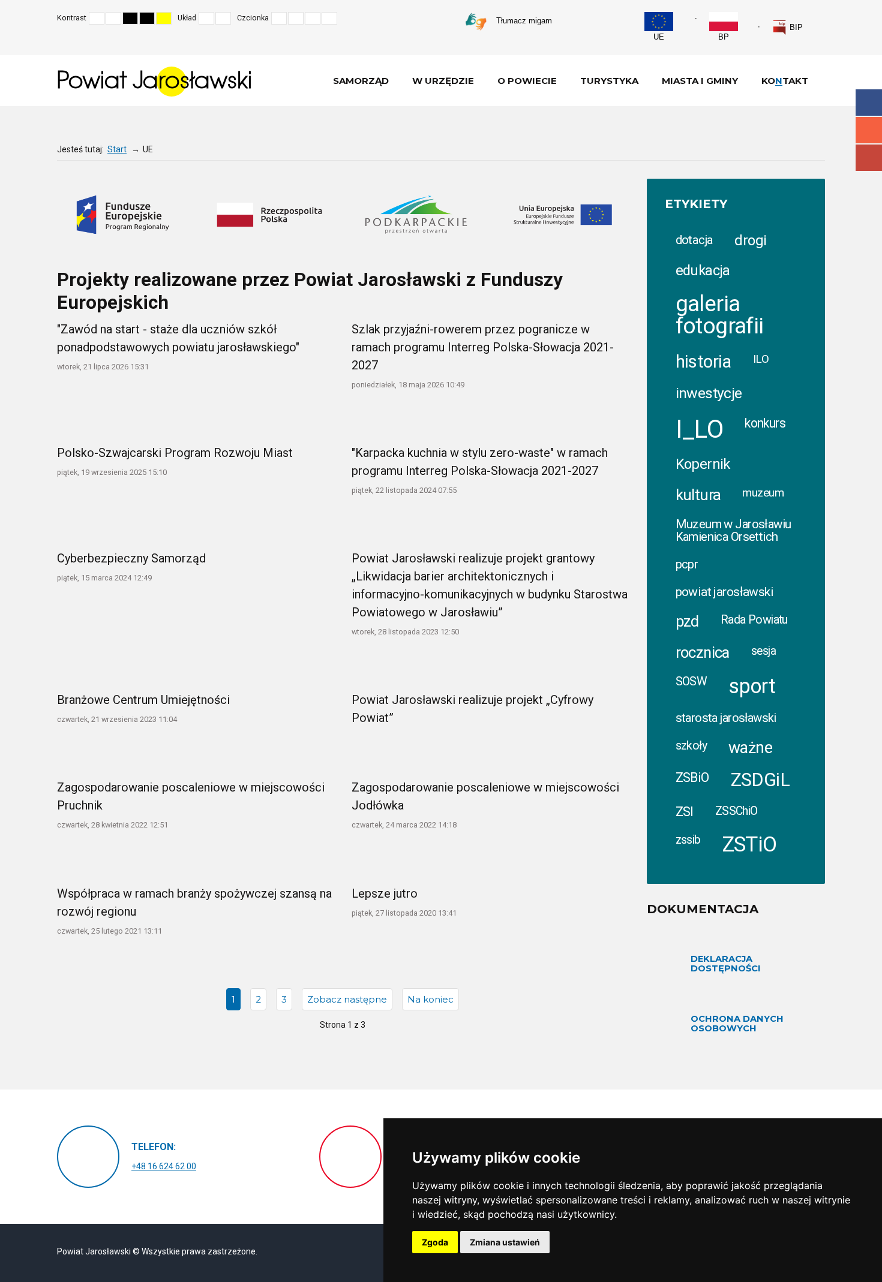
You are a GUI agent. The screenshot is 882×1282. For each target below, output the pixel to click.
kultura (698, 495)
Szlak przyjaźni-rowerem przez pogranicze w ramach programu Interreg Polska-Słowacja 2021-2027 (483, 347)
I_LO (700, 429)
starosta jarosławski (726, 718)
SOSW (691, 681)
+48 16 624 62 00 (163, 1166)
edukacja (703, 270)
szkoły (691, 746)
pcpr (687, 564)
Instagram (869, 130)
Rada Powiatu (754, 620)
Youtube (869, 158)
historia (703, 361)
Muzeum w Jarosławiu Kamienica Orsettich (733, 530)
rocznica (703, 652)
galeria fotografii (720, 315)
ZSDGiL (760, 779)
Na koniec (430, 999)
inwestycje (709, 393)
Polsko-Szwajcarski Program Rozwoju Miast (175, 453)
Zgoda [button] (435, 1242)
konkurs (765, 423)
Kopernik (703, 464)
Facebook (869, 102)
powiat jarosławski (725, 592)
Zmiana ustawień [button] (505, 1242)
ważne (750, 747)
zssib (688, 840)
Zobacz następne (347, 999)
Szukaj (821, 18)
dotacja (694, 240)
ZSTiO (749, 844)
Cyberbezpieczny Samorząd (131, 558)
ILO (761, 359)
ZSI (685, 811)
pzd (687, 621)
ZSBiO (692, 777)
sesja (763, 651)
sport (751, 686)
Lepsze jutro (385, 893)
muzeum (763, 492)
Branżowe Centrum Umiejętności (143, 700)
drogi (750, 240)
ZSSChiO (736, 811)
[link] (787, 27)
